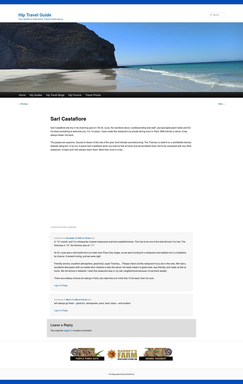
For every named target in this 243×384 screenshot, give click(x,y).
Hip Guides (36, 95)
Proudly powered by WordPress (121, 374)
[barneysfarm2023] (121, 360)
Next (222, 104)
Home (22, 95)
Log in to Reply (61, 285)
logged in (68, 330)
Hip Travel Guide (34, 15)
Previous (23, 104)
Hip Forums (74, 95)
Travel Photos (93, 95)
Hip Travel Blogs (55, 95)
